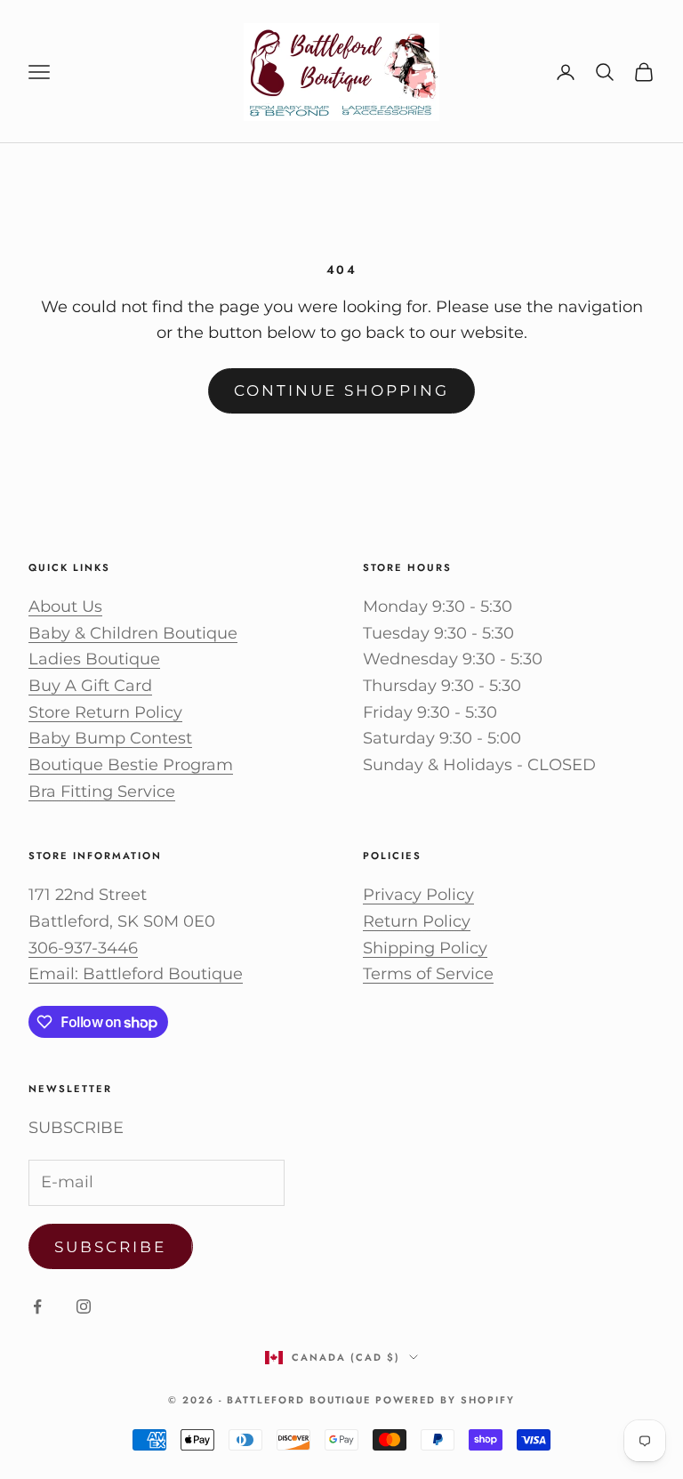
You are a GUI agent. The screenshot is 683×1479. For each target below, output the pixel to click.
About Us (65, 606)
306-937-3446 (83, 948)
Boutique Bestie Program (130, 765)
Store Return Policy (105, 712)
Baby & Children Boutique (132, 633)
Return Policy (416, 921)
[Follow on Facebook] (37, 1306)
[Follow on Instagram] (83, 1306)
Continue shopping (341, 390)
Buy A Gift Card (90, 685)
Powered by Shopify (445, 1400)
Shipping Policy (425, 948)
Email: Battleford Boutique (135, 974)
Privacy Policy (418, 894)
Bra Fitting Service (101, 791)
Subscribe (110, 1247)
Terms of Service (428, 974)
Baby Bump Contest (110, 738)
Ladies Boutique (94, 659)
